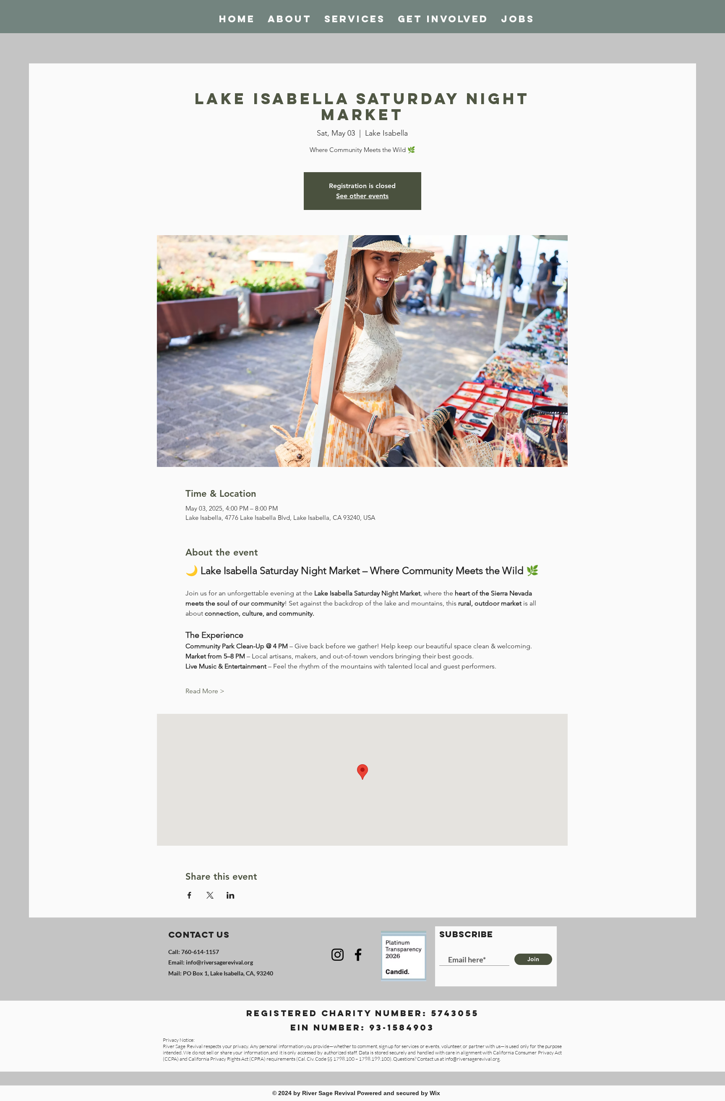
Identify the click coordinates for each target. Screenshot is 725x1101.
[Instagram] (337, 954)
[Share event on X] (210, 895)
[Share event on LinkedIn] (231, 895)
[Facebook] (358, 954)
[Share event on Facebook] (189, 895)
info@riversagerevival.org (219, 962)
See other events (362, 196)
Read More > (204, 691)
